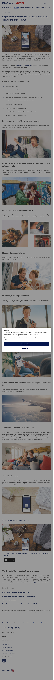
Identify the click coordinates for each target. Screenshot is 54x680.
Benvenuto (7, 330)
